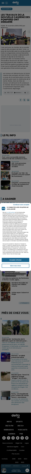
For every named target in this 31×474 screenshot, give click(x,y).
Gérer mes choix (15, 266)
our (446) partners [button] (10, 212)
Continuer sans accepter (21, 205)
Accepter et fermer (15, 260)
